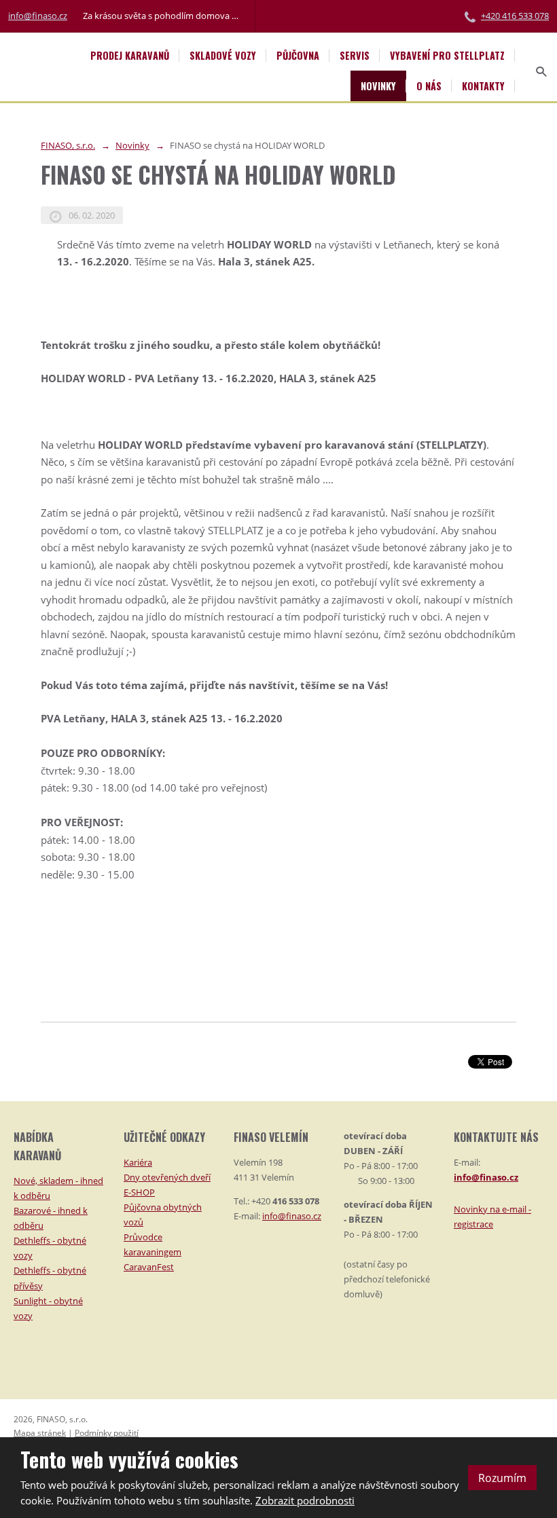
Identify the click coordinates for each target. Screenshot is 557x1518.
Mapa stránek (40, 1433)
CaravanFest (149, 1267)
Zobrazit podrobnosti (305, 1500)
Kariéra (138, 1162)
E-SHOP (139, 1192)
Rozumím (502, 1477)
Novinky (378, 86)
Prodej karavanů (129, 55)
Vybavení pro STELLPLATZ (447, 55)
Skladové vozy (223, 55)
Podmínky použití (107, 1433)
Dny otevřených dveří (167, 1177)
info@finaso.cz (37, 16)
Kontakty (483, 86)
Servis (355, 55)
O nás (429, 86)
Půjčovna (297, 55)
